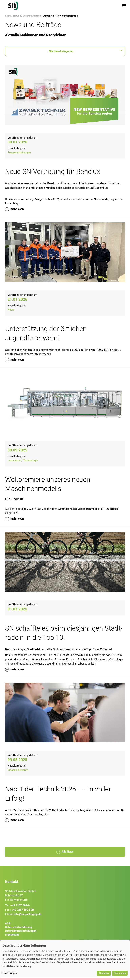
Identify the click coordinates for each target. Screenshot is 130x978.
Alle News (67, 851)
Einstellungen (9, 973)
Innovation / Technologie (23, 460)
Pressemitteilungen (19, 152)
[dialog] (65, 959)
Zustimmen (120, 973)
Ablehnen (104, 973)
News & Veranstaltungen (27, 15)
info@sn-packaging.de (27, 914)
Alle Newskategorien (61, 51)
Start (8, 15)
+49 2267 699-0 (20, 905)
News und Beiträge (67, 15)
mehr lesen (17, 209)
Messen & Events (18, 770)
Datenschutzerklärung (19, 966)
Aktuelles (48, 15)
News (11, 310)
